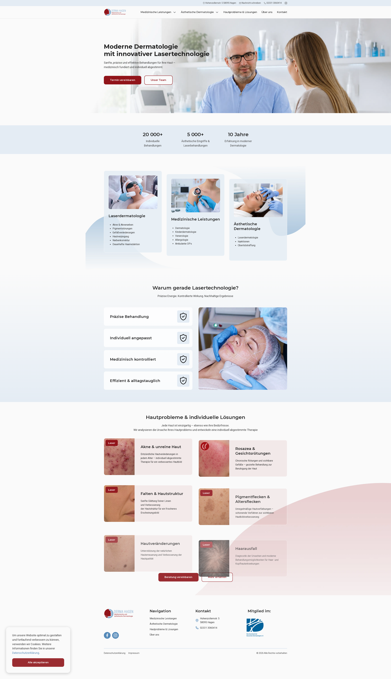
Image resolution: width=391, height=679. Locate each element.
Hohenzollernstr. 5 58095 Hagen (220, 3)
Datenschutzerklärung (114, 653)
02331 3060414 (274, 3)
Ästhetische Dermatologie (164, 623)
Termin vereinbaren (122, 80)
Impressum (133, 653)
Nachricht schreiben (251, 3)
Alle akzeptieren (38, 662)
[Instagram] (286, 3)
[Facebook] (107, 635)
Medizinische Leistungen (163, 618)
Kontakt (282, 12)
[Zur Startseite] (127, 613)
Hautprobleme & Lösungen (240, 12)
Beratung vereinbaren (178, 577)
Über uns (266, 12)
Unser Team (158, 80)
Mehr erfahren (217, 577)
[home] (116, 12)
